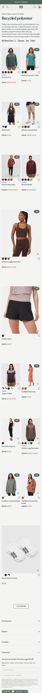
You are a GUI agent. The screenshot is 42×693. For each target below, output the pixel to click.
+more (4, 75)
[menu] (3, 7)
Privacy (4, 685)
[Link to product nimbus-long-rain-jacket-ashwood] (31, 429)
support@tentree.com (7, 687)
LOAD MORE (21, 606)
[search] (34, 7)
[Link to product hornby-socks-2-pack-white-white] (21, 549)
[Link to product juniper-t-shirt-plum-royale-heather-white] (11, 375)
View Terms (36, 684)
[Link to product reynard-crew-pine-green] (11, 58)
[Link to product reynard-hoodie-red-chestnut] (31, 166)
